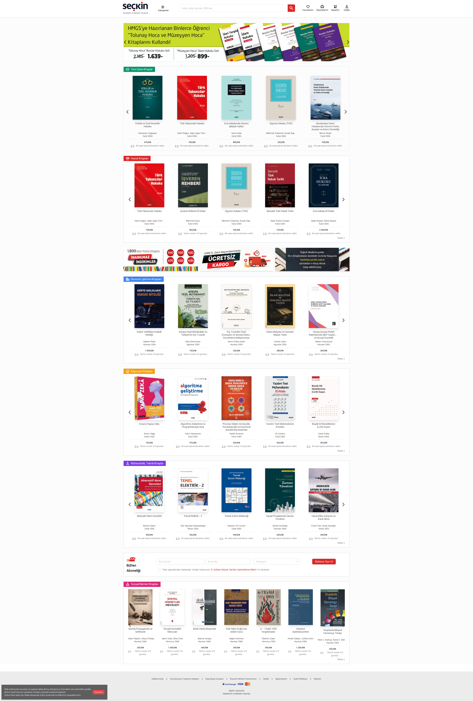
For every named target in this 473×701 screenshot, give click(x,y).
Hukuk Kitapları (139, 158)
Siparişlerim (281, 679)
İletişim (317, 679)
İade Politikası (300, 679)
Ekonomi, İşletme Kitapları (146, 279)
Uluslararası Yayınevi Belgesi (184, 679)
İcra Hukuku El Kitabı (323, 211)
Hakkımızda (158, 679)
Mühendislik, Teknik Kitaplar (147, 463)
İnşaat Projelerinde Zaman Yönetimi (280, 517)
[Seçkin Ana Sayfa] (135, 7)
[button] (124, 42)
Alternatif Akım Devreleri (149, 516)
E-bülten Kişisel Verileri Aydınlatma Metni (233, 569)
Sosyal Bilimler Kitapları (144, 584)
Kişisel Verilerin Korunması (243, 679)
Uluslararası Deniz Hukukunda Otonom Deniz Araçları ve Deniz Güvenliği (325, 126)
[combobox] (277, 561)
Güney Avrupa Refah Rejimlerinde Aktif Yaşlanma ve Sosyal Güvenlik (323, 334)
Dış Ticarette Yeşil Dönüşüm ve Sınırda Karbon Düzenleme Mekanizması (236, 334)
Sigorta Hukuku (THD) (281, 123)
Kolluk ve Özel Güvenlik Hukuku (147, 125)
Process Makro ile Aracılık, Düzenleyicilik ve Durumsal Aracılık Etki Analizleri (236, 427)
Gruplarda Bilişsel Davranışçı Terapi (332, 631)
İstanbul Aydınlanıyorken (300, 630)
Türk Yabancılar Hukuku (192, 123)
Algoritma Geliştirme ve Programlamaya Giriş (193, 425)
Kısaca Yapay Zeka (149, 424)
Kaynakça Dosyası (214, 679)
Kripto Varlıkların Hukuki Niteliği (149, 333)
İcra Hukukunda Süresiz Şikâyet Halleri (236, 125)
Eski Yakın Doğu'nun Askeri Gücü (236, 630)
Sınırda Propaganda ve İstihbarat (140, 630)
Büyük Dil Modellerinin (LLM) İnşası (323, 425)
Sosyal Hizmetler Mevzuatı (172, 630)
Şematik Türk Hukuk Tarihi (280, 211)
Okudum (98, 692)
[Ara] (291, 8)
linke (27, 695)
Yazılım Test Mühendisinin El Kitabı (280, 425)
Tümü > (341, 238)
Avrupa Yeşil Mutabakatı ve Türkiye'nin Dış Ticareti (193, 333)
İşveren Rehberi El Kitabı (193, 211)
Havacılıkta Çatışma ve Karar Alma (324, 517)
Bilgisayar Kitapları (142, 371)
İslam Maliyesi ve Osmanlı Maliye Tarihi (280, 333)
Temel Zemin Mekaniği (236, 516)
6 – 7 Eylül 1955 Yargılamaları (268, 630)
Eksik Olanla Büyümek (204, 628)
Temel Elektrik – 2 (193, 516)
